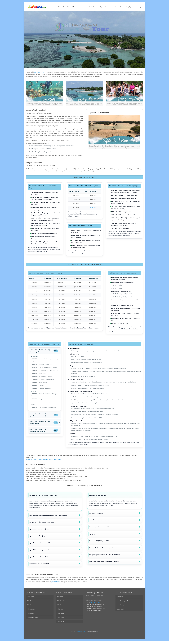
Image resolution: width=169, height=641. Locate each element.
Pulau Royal (120, 596)
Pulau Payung (31, 613)
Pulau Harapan (31, 609)
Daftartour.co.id (81, 631)
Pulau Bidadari (61, 601)
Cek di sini (93, 207)
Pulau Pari (29, 601)
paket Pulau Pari (55, 581)
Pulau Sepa (60, 605)
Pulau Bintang (120, 605)
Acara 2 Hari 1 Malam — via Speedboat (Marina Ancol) (43, 415)
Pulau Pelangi (60, 617)
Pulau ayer (60, 596)
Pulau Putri (60, 609)
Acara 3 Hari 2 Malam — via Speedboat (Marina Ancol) (43, 430)
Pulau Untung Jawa (32, 617)
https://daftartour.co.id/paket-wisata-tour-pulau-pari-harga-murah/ (44, 459)
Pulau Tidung (31, 596)
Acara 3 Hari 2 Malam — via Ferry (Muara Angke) (43, 422)
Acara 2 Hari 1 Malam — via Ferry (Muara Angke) (43, 351)
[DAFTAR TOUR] (37, 6)
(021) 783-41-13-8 (95, 602)
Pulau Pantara (60, 613)
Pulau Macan (60, 621)
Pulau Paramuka (31, 605)
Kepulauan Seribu (39, 72)
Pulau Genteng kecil (122, 601)
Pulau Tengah (120, 609)
